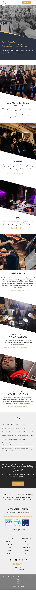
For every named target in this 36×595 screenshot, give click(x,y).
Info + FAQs (9, 541)
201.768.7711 (21, 474)
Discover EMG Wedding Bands (16, 174)
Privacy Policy (15, 586)
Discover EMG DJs (16, 228)
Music (26, 541)
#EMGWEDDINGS (27, 516)
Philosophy (9, 538)
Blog (9, 550)
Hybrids (9, 547)
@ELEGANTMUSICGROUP (12, 516)
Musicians (26, 547)
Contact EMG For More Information (16, 407)
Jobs (26, 553)
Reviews (9, 553)
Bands (10, 544)
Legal (22, 586)
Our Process (26, 538)
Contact (26, 2)
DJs (26, 544)
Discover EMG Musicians (16, 291)
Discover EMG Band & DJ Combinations (16, 348)
